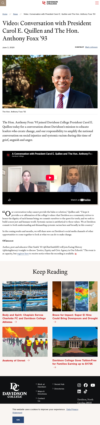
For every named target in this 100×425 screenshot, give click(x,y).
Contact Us (41, 399)
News (15, 14)
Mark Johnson (91, 47)
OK (18, 420)
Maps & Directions (42, 392)
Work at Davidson (42, 385)
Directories (59, 388)
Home (4, 14)
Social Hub (59, 384)
